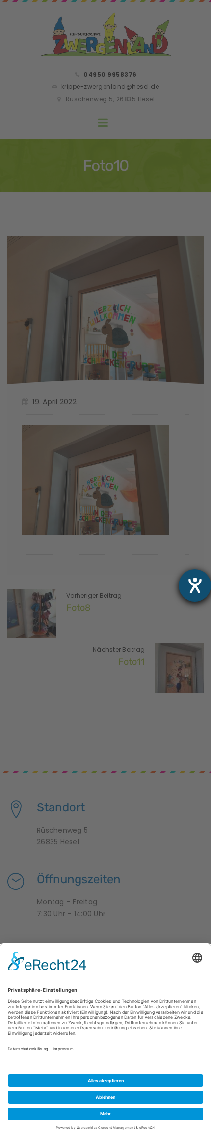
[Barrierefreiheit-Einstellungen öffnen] (195, 585)
